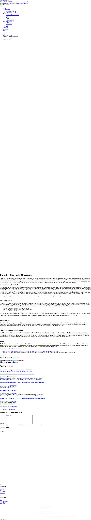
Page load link (3, 519)
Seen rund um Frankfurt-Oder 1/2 (7, 404)
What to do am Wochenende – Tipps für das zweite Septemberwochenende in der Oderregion (21, 395)
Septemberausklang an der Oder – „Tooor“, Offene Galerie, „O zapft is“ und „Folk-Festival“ (21, 379)
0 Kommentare (13, 376)
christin (15, 362)
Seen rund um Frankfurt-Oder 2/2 (7, 387)
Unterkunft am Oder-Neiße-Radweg (11, 345)
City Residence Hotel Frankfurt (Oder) (34, 516)
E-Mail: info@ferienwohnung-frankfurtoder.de (21, 1)
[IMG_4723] (41, 178)
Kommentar (2, 423)
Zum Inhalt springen (4, 0)
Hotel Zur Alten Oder (35, 282)
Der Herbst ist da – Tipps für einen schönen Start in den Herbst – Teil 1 (16, 371)
